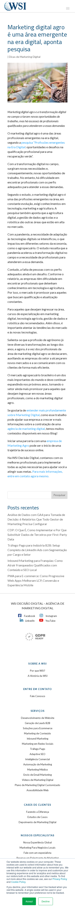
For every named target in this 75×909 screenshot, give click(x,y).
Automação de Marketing (37, 764)
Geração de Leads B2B (37, 723)
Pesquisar (59, 495)
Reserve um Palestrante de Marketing (38, 857)
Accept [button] (29, 901)
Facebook (29, 615)
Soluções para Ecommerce (37, 728)
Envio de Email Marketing (37, 774)
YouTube (50, 620)
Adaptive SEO (37, 754)
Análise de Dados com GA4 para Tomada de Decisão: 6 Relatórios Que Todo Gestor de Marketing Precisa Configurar (36, 519)
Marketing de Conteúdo (37, 733)
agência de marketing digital (26, 428)
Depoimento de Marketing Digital (37, 822)
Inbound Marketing (37, 738)
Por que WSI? (37, 670)
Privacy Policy (59, 878)
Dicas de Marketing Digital (24, 56)
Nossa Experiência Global (37, 842)
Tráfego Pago (37, 748)
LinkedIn (30, 620)
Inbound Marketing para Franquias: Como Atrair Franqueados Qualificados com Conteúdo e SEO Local (35, 565)
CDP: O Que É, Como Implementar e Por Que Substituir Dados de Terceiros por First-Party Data (37, 534)
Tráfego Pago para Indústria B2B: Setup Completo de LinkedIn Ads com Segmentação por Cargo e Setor (37, 549)
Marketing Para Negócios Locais (37, 847)
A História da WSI (38, 675)
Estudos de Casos (38, 817)
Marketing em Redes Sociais (37, 743)
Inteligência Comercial (37, 759)
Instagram (51, 615)
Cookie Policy (18, 881)
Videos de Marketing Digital (37, 779)
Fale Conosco (37, 696)
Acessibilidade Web (38, 790)
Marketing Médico (37, 769)
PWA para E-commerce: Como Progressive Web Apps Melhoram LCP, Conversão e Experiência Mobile (36, 580)
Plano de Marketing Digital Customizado (37, 785)
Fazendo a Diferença (37, 811)
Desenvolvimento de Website (37, 717)
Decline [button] (46, 901)
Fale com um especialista (37, 852)
